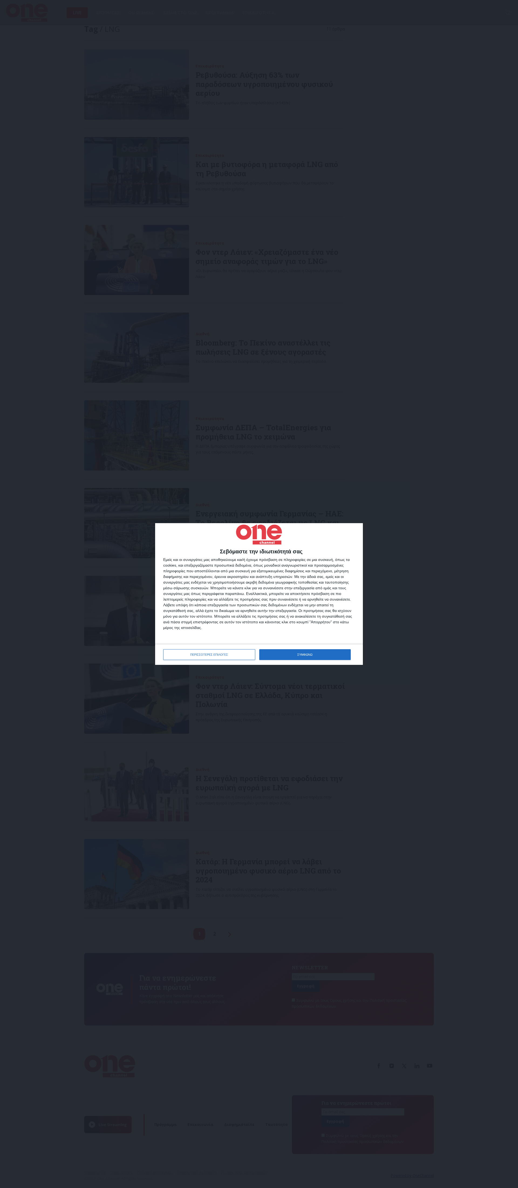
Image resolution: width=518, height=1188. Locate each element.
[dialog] (259, 594)
